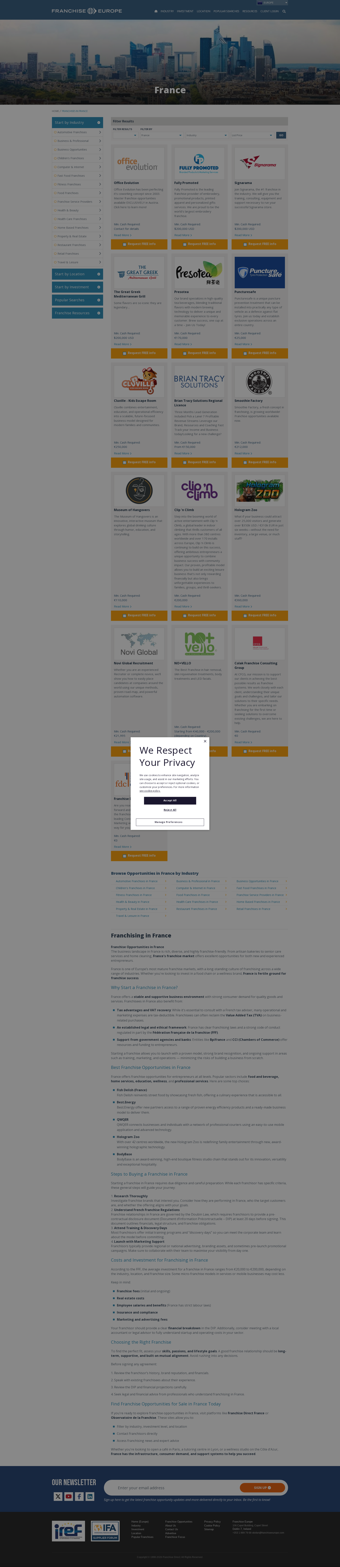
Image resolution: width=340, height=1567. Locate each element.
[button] (170, 822)
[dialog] (170, 783)
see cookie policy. (150, 791)
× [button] (204, 741)
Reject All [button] (170, 810)
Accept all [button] (170, 800)
